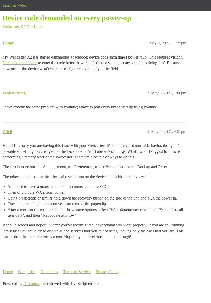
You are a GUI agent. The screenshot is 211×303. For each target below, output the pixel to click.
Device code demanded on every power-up (67, 18)
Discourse (31, 283)
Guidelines (49, 272)
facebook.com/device (20, 63)
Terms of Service (77, 272)
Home (8, 272)
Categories (26, 272)
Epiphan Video (15, 5)
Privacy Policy (107, 272)
